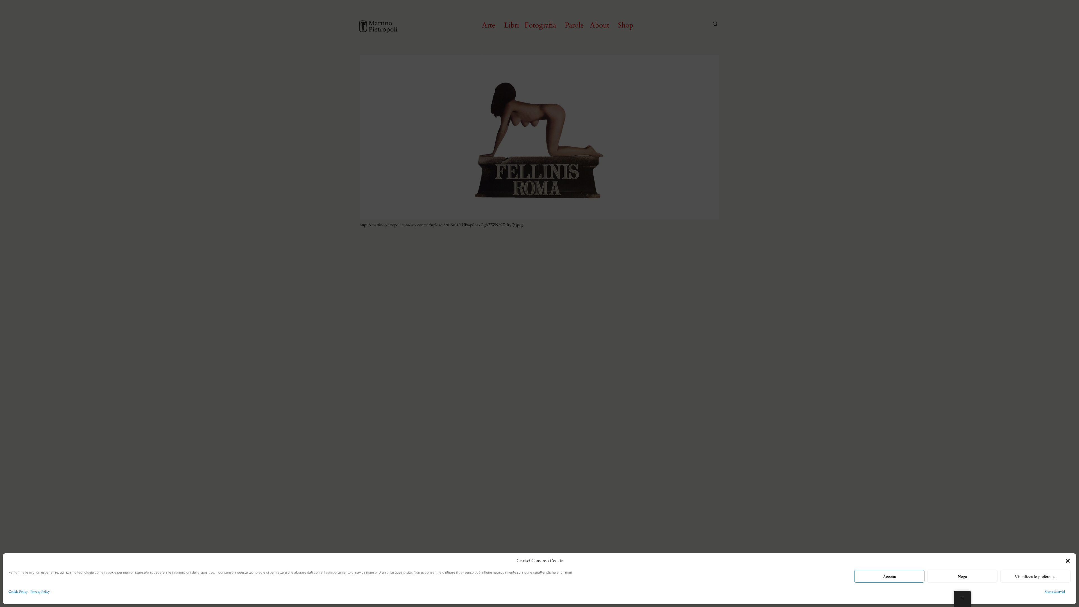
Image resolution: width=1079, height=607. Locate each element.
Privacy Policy (40, 591)
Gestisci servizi (1055, 591)
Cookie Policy (18, 591)
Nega (962, 576)
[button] (1068, 561)
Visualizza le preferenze (1036, 576)
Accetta (889, 576)
